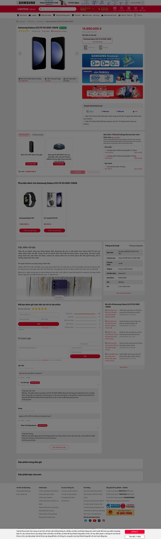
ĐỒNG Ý (135, 532)
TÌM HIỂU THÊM (135, 537)
